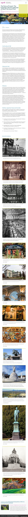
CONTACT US (3, 515)
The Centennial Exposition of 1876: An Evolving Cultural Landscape (9, 12)
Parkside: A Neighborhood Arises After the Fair (18, 505)
